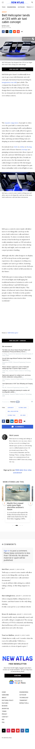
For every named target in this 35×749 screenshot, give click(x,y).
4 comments (19, 427)
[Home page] (17, 3)
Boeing (29, 147)
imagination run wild (9, 82)
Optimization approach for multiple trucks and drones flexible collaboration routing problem (16, 376)
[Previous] (5, 503)
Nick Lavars (14, 435)
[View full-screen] (33, 39)
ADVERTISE (5, 708)
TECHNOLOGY (23, 697)
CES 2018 (22, 415)
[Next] (30, 503)
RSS (3, 719)
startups (24, 149)
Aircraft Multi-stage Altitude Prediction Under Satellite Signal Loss (16, 359)
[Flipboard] (18, 31)
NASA (16, 147)
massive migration (11, 123)
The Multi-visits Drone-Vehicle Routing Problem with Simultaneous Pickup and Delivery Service (16, 350)
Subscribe (17, 675)
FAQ (3, 722)
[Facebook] (3, 31)
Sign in (7, 550)
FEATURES (5, 703)
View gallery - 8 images (17, 69)
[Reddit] (14, 31)
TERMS (4, 711)
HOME (4, 692)
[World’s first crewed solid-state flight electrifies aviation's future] (17, 493)
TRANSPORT (30, 7)
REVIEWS (4, 706)
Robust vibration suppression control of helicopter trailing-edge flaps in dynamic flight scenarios (15, 367)
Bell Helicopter (13, 333)
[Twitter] (7, 31)
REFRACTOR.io (24, 703)
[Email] (22, 31)
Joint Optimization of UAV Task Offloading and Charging (17, 383)
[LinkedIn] (10, 31)
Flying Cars (23, 407)
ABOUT (4, 697)
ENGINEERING (11, 7)
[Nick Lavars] (4, 437)
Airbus (22, 147)
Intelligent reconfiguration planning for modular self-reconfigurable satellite (16, 391)
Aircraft (4, 12)
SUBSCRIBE (5, 695)
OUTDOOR (21, 7)
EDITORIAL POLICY (7, 700)
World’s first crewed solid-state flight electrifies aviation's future (15, 506)
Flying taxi (11, 415)
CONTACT (5, 717)
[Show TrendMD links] (32, 401)
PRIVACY (4, 714)
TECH (3, 7)
